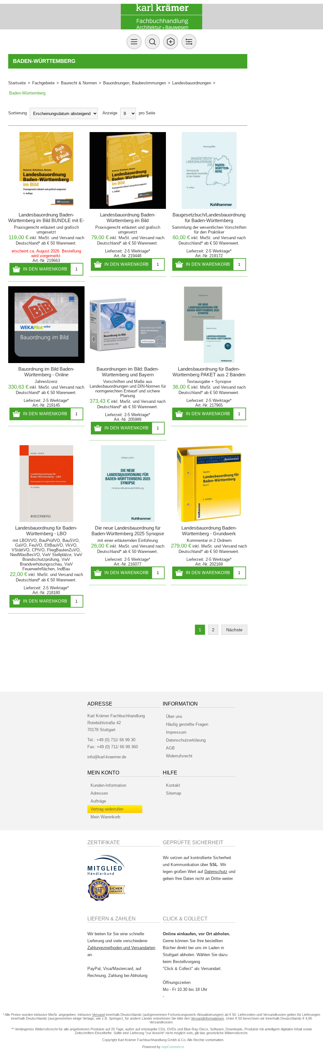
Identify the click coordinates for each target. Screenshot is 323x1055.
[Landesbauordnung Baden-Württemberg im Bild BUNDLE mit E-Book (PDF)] (46, 170)
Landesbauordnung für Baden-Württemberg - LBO (46, 530)
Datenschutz (215, 871)
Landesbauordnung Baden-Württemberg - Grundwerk (209, 530)
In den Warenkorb (45, 269)
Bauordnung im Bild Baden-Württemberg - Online (46, 371)
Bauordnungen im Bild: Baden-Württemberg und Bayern (128, 371)
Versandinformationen (207, 1018)
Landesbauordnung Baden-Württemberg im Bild (128, 217)
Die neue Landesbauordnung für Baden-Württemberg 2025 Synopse (127, 530)
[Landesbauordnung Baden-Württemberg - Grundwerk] (209, 483)
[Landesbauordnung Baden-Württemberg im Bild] (128, 170)
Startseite (17, 83)
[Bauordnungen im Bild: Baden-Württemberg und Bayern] (128, 324)
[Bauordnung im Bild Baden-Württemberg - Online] (46, 324)
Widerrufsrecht (179, 756)
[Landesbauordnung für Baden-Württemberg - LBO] (46, 483)
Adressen (99, 793)
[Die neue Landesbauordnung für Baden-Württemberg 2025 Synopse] (128, 483)
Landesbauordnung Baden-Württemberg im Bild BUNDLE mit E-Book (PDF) (46, 220)
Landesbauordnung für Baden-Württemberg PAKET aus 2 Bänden (209, 371)
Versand (66, 237)
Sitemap (173, 793)
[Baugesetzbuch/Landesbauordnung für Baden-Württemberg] (209, 170)
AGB (170, 748)
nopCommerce (173, 1047)
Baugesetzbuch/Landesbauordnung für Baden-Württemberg (209, 217)
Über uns (174, 716)
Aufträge (98, 801)
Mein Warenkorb (105, 817)
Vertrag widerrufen (107, 809)
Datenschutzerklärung (186, 740)
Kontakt (173, 785)
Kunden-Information (108, 785)
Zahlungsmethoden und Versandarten (121, 947)
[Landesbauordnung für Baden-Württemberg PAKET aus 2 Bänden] (209, 324)
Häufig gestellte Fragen (187, 724)
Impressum (176, 732)
